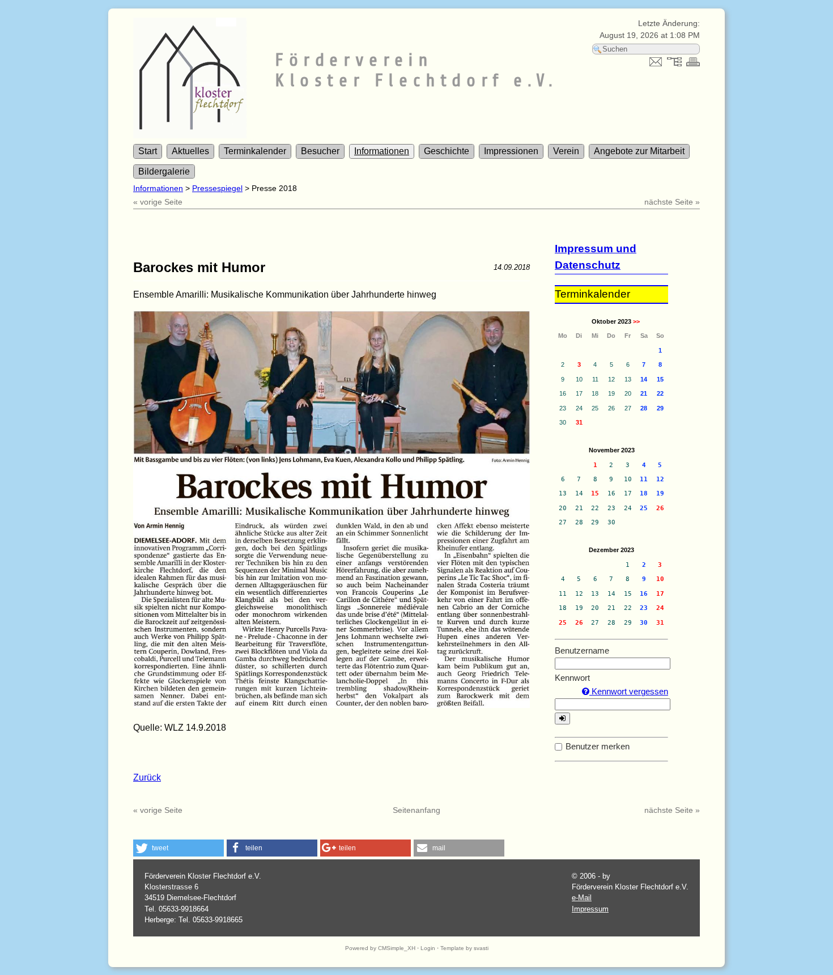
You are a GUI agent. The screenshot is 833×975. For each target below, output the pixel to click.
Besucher (320, 151)
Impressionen (511, 151)
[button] (178, 848)
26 (660, 508)
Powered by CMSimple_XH (380, 948)
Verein (566, 151)
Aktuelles (190, 151)
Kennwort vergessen (628, 691)
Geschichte (446, 151)
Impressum (590, 909)
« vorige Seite (157, 201)
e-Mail (582, 897)
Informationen (381, 151)
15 (595, 493)
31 (579, 422)
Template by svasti (464, 948)
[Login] (562, 718)
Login (427, 948)
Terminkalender (255, 151)
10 (660, 579)
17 (660, 593)
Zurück (147, 777)
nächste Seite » (672, 201)
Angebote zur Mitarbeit (639, 151)
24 (660, 608)
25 (563, 622)
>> (636, 321)
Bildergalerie (164, 171)
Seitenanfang (416, 810)
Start (147, 151)
